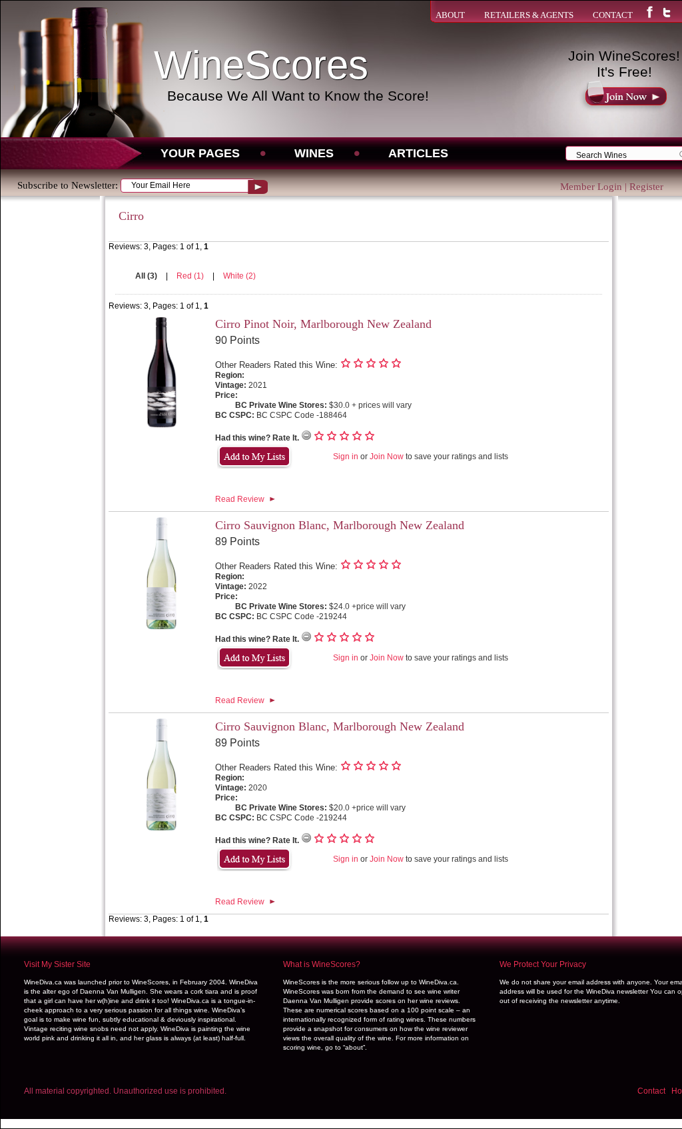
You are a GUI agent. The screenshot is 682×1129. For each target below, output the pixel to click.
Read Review (239, 499)
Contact (651, 1091)
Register (646, 186)
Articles (418, 153)
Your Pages (200, 153)
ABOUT (450, 15)
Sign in (345, 456)
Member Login (591, 186)
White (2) (239, 276)
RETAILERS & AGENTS (528, 15)
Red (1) (191, 276)
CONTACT (613, 15)
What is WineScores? (321, 964)
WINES (314, 153)
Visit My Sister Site (57, 964)
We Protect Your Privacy (543, 964)
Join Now (387, 456)
